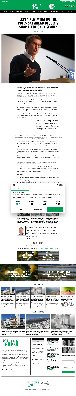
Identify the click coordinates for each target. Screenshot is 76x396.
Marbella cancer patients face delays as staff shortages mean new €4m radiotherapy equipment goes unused (52, 221)
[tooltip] (65, 6)
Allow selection (38, 209)
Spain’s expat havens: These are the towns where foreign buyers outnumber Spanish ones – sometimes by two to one (38, 221)
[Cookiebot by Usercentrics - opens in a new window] (58, 185)
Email (63, 359)
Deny (21, 209)
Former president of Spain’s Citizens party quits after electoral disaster (36, 181)
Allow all (55, 209)
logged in (25, 245)
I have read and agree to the (69, 368)
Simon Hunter (40, 31)
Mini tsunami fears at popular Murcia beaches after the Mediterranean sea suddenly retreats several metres (52, 299)
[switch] (31, 204)
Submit (68, 372)
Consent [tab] (20, 188)
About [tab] (56, 188)
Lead (36, 15)
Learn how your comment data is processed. (47, 248)
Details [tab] (38, 188)
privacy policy (68, 368)
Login (71, 1)
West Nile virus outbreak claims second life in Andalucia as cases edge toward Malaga (67, 298)
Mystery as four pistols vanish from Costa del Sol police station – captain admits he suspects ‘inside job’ (23, 221)
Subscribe (64, 1)
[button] (43, 341)
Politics (40, 15)
